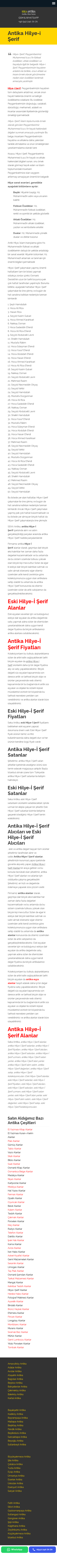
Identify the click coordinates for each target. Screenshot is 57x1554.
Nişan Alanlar (14, 1179)
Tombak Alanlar (16, 1347)
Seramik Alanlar (16, 1263)
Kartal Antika (14, 1398)
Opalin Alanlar (15, 1198)
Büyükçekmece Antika (19, 1456)
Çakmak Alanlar (16, 1217)
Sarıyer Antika (15, 1491)
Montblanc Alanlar (17, 1324)
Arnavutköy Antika (17, 1363)
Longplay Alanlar (16, 1320)
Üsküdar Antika (15, 1483)
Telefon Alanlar (15, 1232)
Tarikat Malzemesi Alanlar (21, 1278)
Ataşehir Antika (15, 1375)
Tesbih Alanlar (15, 1213)
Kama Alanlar (14, 1244)
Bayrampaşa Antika (18, 1418)
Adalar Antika (14, 1367)
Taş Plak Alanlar (16, 1271)
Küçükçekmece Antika (19, 1533)
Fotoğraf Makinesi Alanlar (21, 1297)
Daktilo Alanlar (15, 1236)
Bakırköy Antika (15, 1394)
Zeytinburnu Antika (17, 1529)
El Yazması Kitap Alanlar (20, 1129)
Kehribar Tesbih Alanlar (19, 1286)
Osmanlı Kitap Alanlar (19, 1167)
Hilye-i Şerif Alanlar (17, 1290)
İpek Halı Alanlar (16, 1240)
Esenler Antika (15, 1479)
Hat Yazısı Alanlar (16, 1190)
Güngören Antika (16, 1518)
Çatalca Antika (15, 1464)
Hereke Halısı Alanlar (18, 1294)
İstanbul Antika (15, 1537)
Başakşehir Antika (17, 1410)
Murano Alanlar (15, 1328)
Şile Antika (13, 1460)
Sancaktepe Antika (17, 1437)
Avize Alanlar (14, 1248)
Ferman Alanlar (15, 1194)
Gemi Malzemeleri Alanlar (21, 1259)
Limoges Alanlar (16, 1267)
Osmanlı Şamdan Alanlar (20, 1274)
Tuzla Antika (14, 1468)
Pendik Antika (14, 1429)
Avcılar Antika (14, 1371)
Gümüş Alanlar (15, 1144)
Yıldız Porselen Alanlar (19, 1343)
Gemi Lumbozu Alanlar (19, 1339)
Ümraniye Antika (16, 1475)
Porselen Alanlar (16, 1221)
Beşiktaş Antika (15, 1425)
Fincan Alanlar (15, 1316)
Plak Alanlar (14, 1141)
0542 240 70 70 (28, 12)
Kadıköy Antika (15, 1414)
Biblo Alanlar (14, 1160)
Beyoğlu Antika (15, 1440)
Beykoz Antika (15, 1383)
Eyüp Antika (14, 1471)
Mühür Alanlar (15, 1336)
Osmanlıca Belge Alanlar (20, 1171)
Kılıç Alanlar (14, 1225)
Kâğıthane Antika (16, 1526)
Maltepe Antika (15, 1421)
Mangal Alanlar (15, 1282)
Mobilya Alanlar (16, 1187)
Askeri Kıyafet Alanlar (18, 1255)
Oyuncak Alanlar (16, 1202)
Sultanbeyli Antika (17, 1444)
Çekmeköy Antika (17, 1390)
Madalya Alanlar (16, 1175)
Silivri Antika (14, 1506)
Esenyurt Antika (16, 1487)
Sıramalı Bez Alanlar (18, 1332)
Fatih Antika (14, 1503)
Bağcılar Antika (15, 1379)
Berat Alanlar (14, 1206)
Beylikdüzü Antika (17, 1433)
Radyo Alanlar (15, 1229)
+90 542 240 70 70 (28, 21)
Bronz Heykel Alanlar (18, 1309)
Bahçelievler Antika (17, 1386)
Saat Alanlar (14, 1164)
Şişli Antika (13, 1522)
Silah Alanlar (14, 1156)
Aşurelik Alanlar (15, 1301)
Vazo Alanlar (14, 1152)
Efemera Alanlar (16, 1313)
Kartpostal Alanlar (17, 1183)
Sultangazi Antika (16, 1514)
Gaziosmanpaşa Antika (19, 1510)
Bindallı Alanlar (15, 1305)
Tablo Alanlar (14, 1148)
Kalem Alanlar (15, 1209)
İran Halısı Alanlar (16, 1251)
